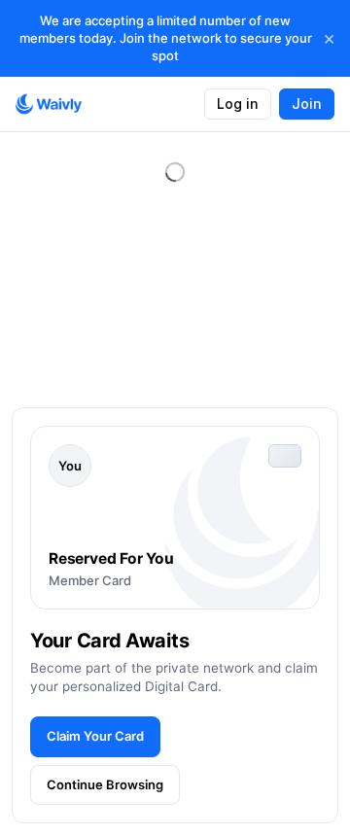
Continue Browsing (105, 784)
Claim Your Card (95, 736)
